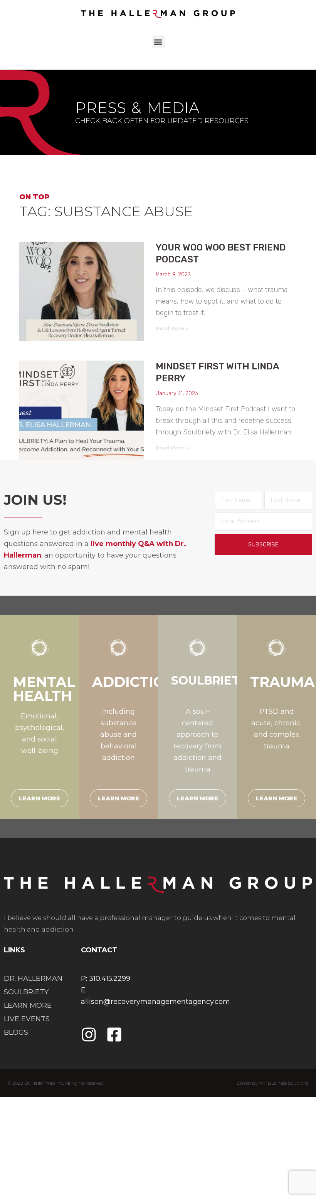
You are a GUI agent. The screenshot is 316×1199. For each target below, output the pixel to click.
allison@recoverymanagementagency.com (155, 1001)
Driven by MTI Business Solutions (272, 1083)
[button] (158, 41)
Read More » (172, 328)
